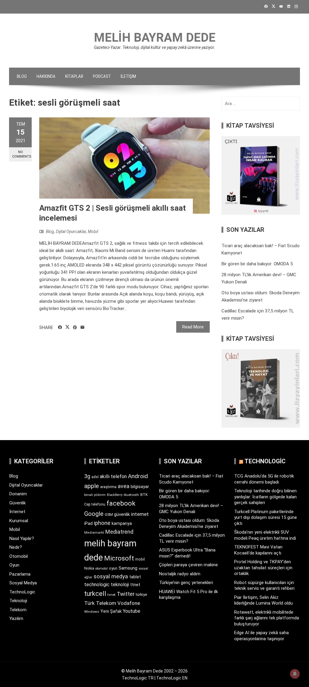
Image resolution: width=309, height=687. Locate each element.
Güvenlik (17, 503)
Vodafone (128, 603)
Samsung (128, 568)
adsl (95, 477)
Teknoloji (18, 600)
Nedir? (15, 547)
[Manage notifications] (295, 674)
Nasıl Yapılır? (21, 538)
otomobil (101, 568)
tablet (135, 576)
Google (94, 513)
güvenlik (122, 514)
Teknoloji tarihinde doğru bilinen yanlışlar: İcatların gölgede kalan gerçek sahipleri (265, 496)
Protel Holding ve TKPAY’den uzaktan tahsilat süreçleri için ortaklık (263, 567)
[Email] (82, 327)
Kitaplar (74, 76)
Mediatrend (119, 532)
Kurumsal (18, 520)
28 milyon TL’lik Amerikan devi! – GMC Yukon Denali (191, 508)
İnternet (17, 511)
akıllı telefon (113, 476)
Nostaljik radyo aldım (179, 574)
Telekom (18, 609)
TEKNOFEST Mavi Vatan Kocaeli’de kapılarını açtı (258, 550)
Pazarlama (19, 574)
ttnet (135, 584)
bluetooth (131, 495)
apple (91, 486)
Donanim (18, 494)
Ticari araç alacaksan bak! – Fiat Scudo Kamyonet (191, 479)
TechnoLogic (22, 592)
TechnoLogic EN (171, 678)
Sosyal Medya (23, 583)
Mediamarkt (94, 533)
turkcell (95, 593)
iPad (88, 523)
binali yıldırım (95, 495)
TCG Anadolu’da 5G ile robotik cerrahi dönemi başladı (264, 479)
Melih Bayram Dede (154, 37)
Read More (193, 327)
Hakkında (46, 76)
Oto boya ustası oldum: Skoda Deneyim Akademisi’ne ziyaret (189, 523)
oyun (113, 568)
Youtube (131, 611)
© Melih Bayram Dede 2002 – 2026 (154, 671)
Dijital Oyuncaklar (71, 231)
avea (123, 486)
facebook (121, 503)
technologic (97, 584)
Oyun (14, 565)
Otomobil (18, 556)
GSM (109, 514)
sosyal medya (111, 576)
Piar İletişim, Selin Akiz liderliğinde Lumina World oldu (263, 600)
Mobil (93, 231)
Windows (91, 611)
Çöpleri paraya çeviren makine (188, 564)
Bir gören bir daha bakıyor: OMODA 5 (257, 264)
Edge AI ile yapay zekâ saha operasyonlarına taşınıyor (261, 635)
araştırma (108, 486)
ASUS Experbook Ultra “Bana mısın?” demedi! (187, 553)
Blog (22, 76)
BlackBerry (115, 495)
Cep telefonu (94, 504)
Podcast (102, 76)
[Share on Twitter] (67, 327)
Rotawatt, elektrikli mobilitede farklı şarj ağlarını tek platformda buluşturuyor (266, 618)
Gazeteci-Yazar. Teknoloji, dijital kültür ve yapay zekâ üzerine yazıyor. (154, 47)
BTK (144, 494)
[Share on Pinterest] (75, 327)
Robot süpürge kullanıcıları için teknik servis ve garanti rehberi (264, 585)
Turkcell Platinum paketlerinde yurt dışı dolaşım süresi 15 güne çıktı (265, 517)
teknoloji (120, 584)
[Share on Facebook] (60, 327)
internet (140, 514)
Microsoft (119, 558)
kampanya (122, 523)
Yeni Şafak (111, 611)
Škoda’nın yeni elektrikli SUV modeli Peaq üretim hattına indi (265, 535)
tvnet (111, 595)
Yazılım (16, 618)
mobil (140, 559)
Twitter (126, 594)
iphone (102, 523)
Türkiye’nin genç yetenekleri (186, 582)
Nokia (89, 568)
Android (138, 476)
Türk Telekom (100, 603)
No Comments (21, 154)
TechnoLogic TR (138, 678)
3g (87, 476)
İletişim (128, 76)
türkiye (141, 594)
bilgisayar (140, 486)
